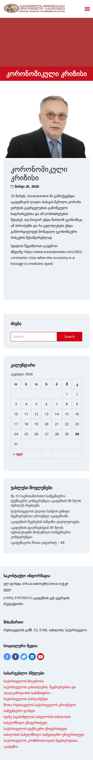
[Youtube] (40, 656)
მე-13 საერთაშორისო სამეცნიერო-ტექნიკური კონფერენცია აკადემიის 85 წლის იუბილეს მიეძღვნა (46, 500)
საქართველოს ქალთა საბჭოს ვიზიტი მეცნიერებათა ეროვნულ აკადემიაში (40, 513)
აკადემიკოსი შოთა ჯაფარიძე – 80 (37, 542)
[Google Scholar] (7, 656)
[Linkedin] (32, 656)
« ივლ (18, 454)
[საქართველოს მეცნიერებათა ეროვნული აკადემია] (34, 8)
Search (69, 336)
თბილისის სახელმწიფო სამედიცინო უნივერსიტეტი (44, 734)
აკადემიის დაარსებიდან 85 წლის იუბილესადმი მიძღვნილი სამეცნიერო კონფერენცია (41, 532)
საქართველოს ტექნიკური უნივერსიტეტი (35, 728)
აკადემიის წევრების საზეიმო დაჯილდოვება (45, 521)
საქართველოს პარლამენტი (26, 699)
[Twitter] (23, 656)
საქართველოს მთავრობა (24, 681)
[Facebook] (15, 656)
